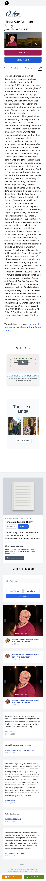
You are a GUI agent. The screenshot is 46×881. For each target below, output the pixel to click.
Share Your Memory (14, 558)
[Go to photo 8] (25, 633)
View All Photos (23, 441)
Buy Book (23, 526)
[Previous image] (5, 620)
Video (14, 67)
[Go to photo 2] (17, 633)
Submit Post (23, 596)
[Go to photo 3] (18, 633)
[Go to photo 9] (26, 633)
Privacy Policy (17, 871)
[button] (23, 620)
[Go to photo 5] (21, 633)
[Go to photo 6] (22, 633)
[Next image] (41, 620)
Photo (28, 67)
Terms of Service (29, 871)
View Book (11, 526)
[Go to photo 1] (16, 633)
